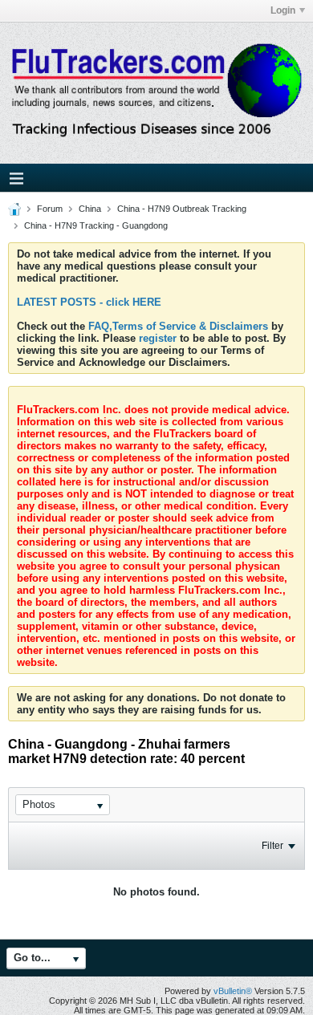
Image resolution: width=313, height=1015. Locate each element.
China (90, 208)
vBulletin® (232, 991)
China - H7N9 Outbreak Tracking (181, 208)
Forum (50, 208)
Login (282, 10)
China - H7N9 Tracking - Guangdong (96, 225)
